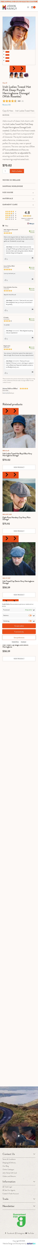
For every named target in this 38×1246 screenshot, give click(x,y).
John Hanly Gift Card (10, 1173)
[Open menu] (28, 7)
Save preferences (19, 637)
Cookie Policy (15, 642)
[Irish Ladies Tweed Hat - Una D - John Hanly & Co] (19, 33)
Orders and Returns (9, 1176)
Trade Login (8, 1187)
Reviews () (7, 104)
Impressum (23, 642)
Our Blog (6, 1166)
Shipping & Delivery (9, 1162)
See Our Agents (10, 1190)
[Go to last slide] (14, 69)
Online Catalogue (8, 1169)
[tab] (7, 52)
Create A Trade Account (11, 1193)
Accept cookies (19, 626)
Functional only (19, 631)
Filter (6, 226)
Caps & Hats (8, 110)
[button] (12, 75)
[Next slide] (22, 69)
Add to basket (17, 171)
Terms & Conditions (9, 1159)
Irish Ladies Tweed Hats (24, 110)
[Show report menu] (32, 258)
